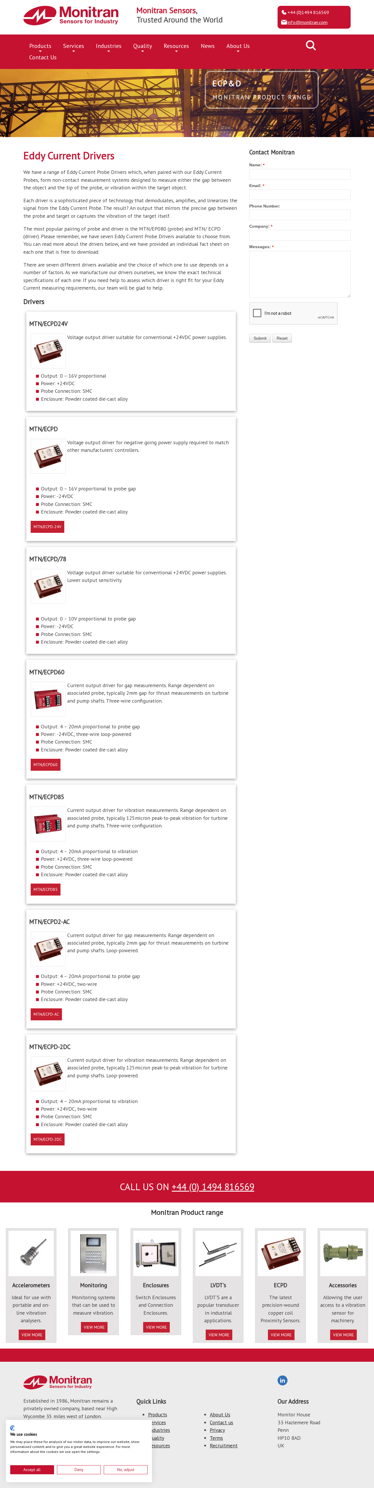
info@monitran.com (308, 22)
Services (73, 46)
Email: (255, 185)
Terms (216, 1438)
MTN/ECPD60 (46, 764)
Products (40, 46)
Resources (176, 46)
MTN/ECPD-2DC (48, 1139)
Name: (255, 165)
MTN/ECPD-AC (46, 1014)
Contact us (221, 1422)
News (208, 46)
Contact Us (43, 57)
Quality (142, 46)
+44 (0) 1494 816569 (213, 1187)
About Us (238, 46)
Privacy (217, 1430)
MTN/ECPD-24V (47, 526)
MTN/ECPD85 (46, 889)
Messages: (260, 246)
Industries (109, 46)
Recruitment (224, 1445)
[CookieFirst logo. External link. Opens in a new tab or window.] (12, 1428)
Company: (259, 226)
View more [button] (32, 1334)
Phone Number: (264, 206)
